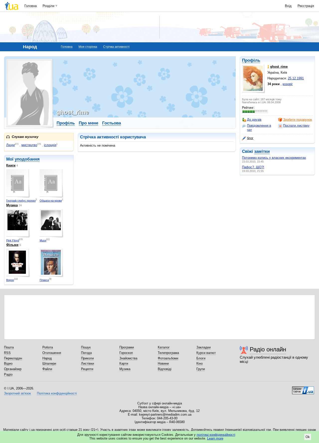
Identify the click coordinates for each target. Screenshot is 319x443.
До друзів (254, 119)
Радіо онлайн (268, 349)
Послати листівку (296, 125)
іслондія (50, 145)
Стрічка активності (116, 47)
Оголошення (51, 353)
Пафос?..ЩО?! (253, 167)
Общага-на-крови (51, 200)
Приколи (87, 358)
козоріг (288, 84)
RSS (7, 353)
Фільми (12, 245)
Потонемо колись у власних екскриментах (274, 158)
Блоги (200, 358)
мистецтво (29, 145)
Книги (10, 165)
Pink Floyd (12, 240)
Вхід (288, 6)
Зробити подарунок (297, 119)
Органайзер (12, 369)
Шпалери (49, 363)
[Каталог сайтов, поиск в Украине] (303, 388)
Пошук (86, 347)
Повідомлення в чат (259, 127)
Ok (308, 437)
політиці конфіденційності (216, 435)
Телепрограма (168, 353)
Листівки (87, 363)
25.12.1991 (296, 78)
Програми (126, 347)
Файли (47, 369)
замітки (262, 151)
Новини (163, 363)
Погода (86, 353)
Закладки (203, 347)
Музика (12, 205)
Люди (10, 145)
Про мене (88, 123)
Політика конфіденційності (57, 393)
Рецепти (87, 369)
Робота (47, 347)
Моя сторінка (88, 47)
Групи (200, 369)
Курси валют (206, 353)
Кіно (199, 363)
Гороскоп (126, 353)
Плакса (44, 279)
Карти (123, 363)
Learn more (215, 438)
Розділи (48, 6)
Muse (43, 240)
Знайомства (128, 358)
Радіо (8, 374)
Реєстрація (306, 6)
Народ (47, 358)
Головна (30, 6)
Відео (8, 363)
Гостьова (111, 123)
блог (250, 138)
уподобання (27, 159)
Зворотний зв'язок (17, 393)
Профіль (251, 60)
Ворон (10, 279)
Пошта (9, 347)
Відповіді (164, 369)
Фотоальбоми (168, 358)
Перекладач (13, 358)
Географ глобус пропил (21, 200)
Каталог (164, 347)
